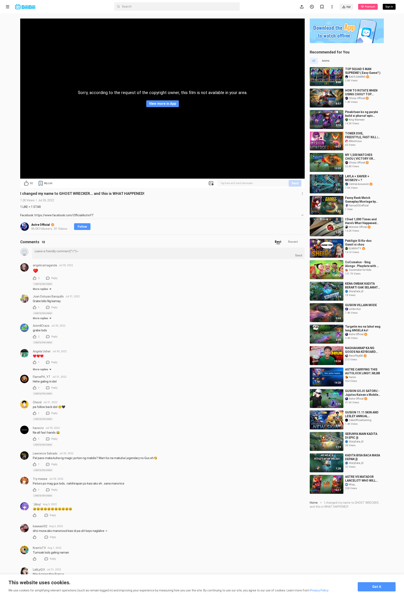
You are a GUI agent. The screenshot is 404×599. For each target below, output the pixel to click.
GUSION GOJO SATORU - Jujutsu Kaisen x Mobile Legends (362, 393)
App (348, 6)
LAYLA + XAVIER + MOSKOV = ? (357, 178)
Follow (82, 226)
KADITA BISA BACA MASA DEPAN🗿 (362, 457)
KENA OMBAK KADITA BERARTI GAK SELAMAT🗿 (361, 285)
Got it (376, 587)
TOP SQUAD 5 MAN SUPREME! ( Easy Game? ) (362, 70)
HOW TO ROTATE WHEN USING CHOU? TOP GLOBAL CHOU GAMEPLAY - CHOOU (361, 92)
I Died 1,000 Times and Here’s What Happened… (362, 221)
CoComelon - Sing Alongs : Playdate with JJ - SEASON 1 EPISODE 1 (362, 264)
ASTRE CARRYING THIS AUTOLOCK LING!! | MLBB (362, 371)
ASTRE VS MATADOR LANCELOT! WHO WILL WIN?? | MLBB (360, 478)
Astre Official (40, 224)
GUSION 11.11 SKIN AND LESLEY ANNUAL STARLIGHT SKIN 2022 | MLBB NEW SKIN (362, 414)
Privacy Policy (319, 590)
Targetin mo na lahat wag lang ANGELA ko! (362, 328)
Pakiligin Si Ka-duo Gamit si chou (358, 242)
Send (295, 183)
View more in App (162, 104)
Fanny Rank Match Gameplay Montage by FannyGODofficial (360, 199)
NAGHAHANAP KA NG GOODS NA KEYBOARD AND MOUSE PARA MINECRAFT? (360, 350)
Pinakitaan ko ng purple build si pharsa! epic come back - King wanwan (361, 114)
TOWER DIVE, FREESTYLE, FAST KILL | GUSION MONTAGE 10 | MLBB (361, 135)
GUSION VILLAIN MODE (361, 305)
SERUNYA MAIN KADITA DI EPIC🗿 (361, 435)
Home (314, 502)
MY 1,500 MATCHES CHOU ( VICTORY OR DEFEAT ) (359, 157)
